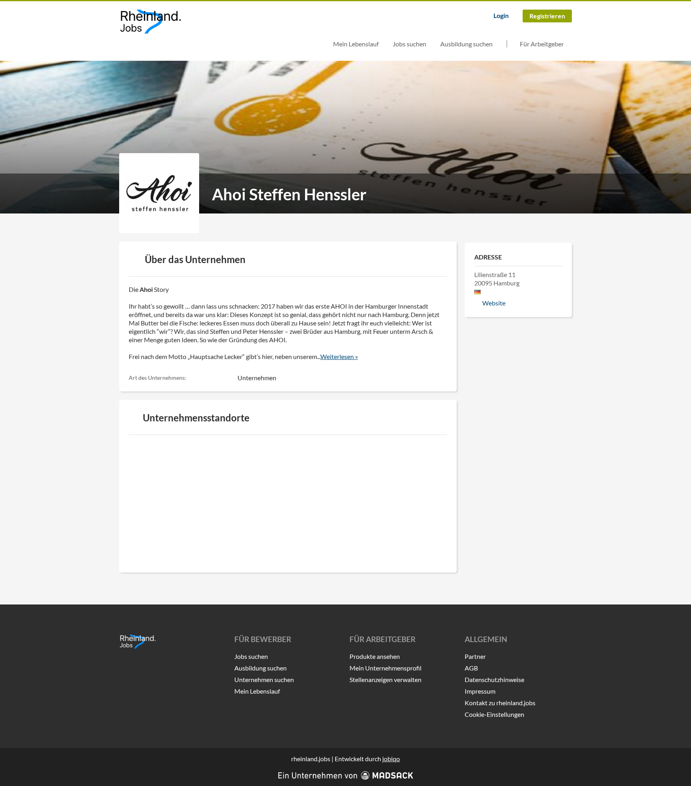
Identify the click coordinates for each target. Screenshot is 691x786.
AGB (471, 668)
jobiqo (391, 758)
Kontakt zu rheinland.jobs (500, 702)
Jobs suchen (409, 44)
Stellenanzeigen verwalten (385, 679)
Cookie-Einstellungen (494, 714)
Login (501, 15)
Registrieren (547, 16)
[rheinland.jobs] (150, 22)
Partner (475, 656)
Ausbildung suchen (466, 44)
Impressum (480, 691)
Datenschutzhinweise (494, 679)
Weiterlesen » (339, 356)
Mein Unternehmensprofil (385, 668)
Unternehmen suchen (264, 679)
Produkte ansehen (374, 656)
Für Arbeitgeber (542, 44)
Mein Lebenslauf (356, 44)
